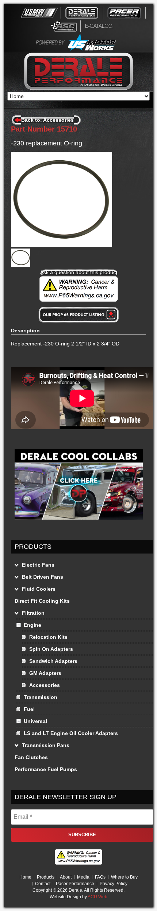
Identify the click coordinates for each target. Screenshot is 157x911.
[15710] (20, 265)
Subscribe (82, 834)
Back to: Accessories (47, 120)
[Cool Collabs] (78, 521)
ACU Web (97, 896)
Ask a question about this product (78, 272)
